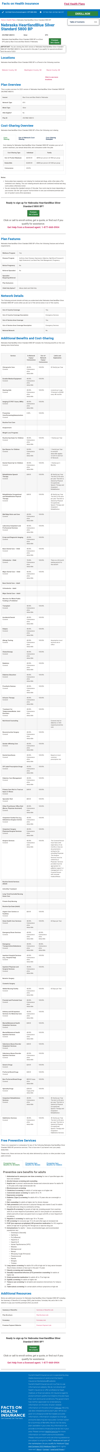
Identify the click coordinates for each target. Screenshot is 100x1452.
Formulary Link (41, 1320)
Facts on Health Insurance (20, 3)
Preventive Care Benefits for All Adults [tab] (12, 1164)
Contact (46, 1449)
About (39, 1449)
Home (3, 20)
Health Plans (11, 20)
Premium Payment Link (44, 1325)
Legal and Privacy (57, 1449)
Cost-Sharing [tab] (6, 138)
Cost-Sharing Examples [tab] (51, 138)
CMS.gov (57, 1408)
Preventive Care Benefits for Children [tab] (54, 1164)
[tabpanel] (33, 158)
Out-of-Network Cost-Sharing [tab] (27, 138)
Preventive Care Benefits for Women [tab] (32, 1164)
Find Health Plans (74, 3)
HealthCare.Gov (51, 1432)
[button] (95, 22)
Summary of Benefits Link (45, 1310)
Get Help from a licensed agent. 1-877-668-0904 (21, 12)
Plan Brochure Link (42, 1315)
